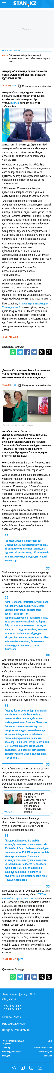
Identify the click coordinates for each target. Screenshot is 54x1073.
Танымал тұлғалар (43, 1047)
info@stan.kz (9, 999)
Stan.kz (15, 102)
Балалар (48, 1055)
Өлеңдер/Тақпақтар (11, 1051)
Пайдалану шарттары (16, 1030)
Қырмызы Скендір (13, 346)
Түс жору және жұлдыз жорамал (13, 1042)
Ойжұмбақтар (45, 1051)
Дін (50, 1041)
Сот (21, 959)
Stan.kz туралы (12, 1016)
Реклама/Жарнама (14, 1023)
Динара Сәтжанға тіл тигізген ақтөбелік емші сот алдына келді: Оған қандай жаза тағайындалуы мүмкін (35, 802)
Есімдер (6, 1055)
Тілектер (6, 1047)
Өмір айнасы (10, 337)
